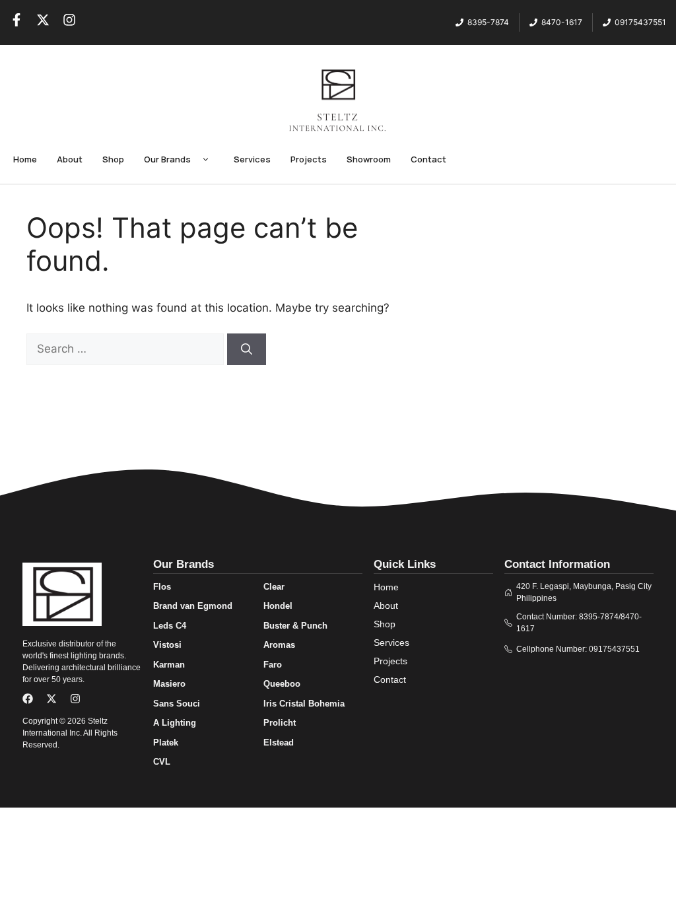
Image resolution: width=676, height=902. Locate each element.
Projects (308, 159)
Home (25, 159)
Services (252, 159)
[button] (205, 160)
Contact (428, 159)
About (70, 159)
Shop (113, 159)
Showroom (369, 159)
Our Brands (167, 159)
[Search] (246, 349)
